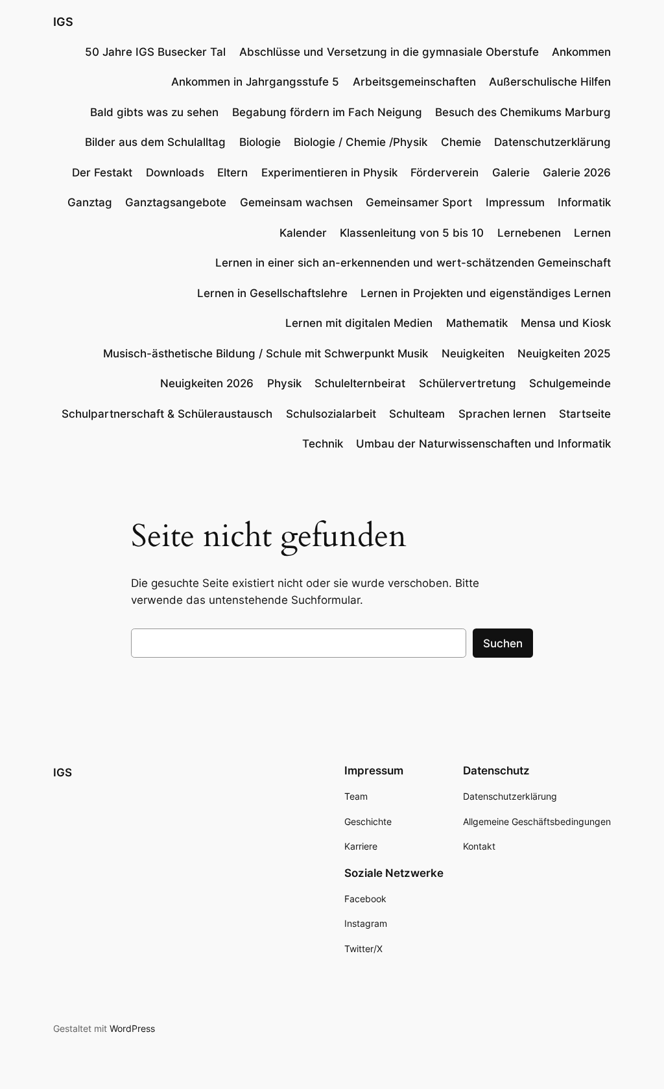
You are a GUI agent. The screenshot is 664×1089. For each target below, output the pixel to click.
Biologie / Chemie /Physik (360, 142)
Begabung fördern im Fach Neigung (327, 112)
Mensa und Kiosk (566, 323)
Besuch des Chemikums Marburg (523, 112)
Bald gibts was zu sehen (154, 112)
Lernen (592, 232)
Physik (284, 383)
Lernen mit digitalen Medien (359, 323)
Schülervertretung (467, 383)
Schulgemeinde (570, 383)
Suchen (503, 643)
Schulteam (417, 413)
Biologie (260, 142)
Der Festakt (102, 172)
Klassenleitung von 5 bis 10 (412, 232)
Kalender (303, 232)
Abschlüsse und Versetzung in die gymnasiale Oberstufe (389, 51)
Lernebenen (529, 232)
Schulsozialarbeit (331, 413)
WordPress (132, 1028)
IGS (63, 22)
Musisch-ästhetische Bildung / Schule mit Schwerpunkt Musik (265, 353)
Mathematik (477, 323)
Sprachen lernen (502, 413)
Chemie (461, 142)
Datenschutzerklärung (552, 142)
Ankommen (581, 51)
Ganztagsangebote (175, 202)
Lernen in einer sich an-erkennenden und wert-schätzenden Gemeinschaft (413, 262)
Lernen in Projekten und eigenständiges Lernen (486, 293)
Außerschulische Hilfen (550, 81)
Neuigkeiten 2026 (207, 383)
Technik (322, 443)
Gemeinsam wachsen (296, 202)
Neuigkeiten (473, 353)
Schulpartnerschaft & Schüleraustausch (167, 413)
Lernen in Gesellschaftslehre (272, 293)
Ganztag (89, 202)
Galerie (511, 172)
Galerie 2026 (577, 172)
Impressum (515, 202)
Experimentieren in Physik (329, 172)
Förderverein (444, 172)
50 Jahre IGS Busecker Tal (155, 51)
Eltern (232, 172)
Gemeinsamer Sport (419, 202)
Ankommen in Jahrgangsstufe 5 (255, 81)
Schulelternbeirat (359, 383)
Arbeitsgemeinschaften (414, 81)
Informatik (584, 202)
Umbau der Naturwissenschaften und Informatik (483, 443)
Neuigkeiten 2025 (564, 353)
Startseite (585, 413)
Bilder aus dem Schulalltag (155, 142)
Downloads (175, 172)
